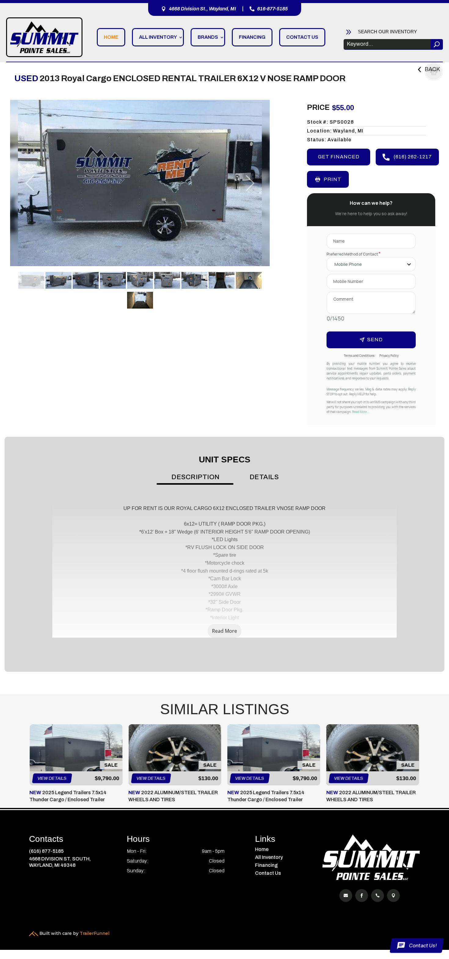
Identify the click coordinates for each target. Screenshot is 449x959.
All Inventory (158, 37)
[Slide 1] (31, 280)
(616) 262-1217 (413, 156)
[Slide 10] (140, 300)
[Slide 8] (222, 280)
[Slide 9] (249, 280)
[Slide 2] (58, 280)
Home (111, 37)
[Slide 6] (167, 280)
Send (375, 339)
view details (52, 778)
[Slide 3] (86, 280)
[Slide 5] (140, 280)
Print (332, 179)
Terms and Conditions (359, 355)
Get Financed (339, 156)
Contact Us (302, 37)
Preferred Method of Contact (354, 254)
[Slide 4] (113, 280)
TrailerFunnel (94, 933)
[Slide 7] (194, 280)
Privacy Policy (389, 355)
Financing (252, 37)
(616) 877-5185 (46, 851)
